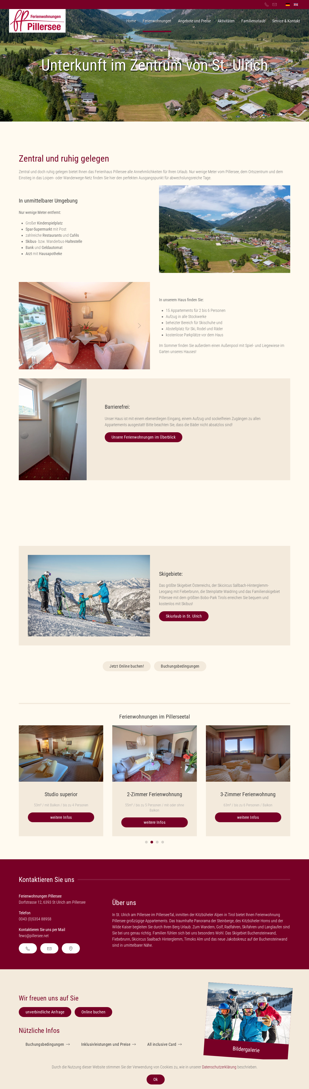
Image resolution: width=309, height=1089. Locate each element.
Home (131, 21)
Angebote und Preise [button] (194, 21)
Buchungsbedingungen (180, 666)
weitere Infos (61, 817)
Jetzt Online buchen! (126, 666)
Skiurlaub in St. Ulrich (184, 616)
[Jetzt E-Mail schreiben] (49, 948)
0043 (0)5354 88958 (35, 919)
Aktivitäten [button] (226, 21)
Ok (155, 1079)
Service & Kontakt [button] (286, 21)
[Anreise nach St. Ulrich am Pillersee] (71, 948)
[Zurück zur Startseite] (37, 21)
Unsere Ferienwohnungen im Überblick (144, 437)
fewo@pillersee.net (34, 935)
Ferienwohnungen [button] (157, 21)
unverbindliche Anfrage (45, 1012)
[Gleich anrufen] (28, 948)
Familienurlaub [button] (253, 21)
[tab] (146, 842)
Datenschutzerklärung (219, 1067)
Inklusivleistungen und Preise (106, 1044)
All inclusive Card (161, 1044)
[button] (29, 326)
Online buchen (93, 1012)
